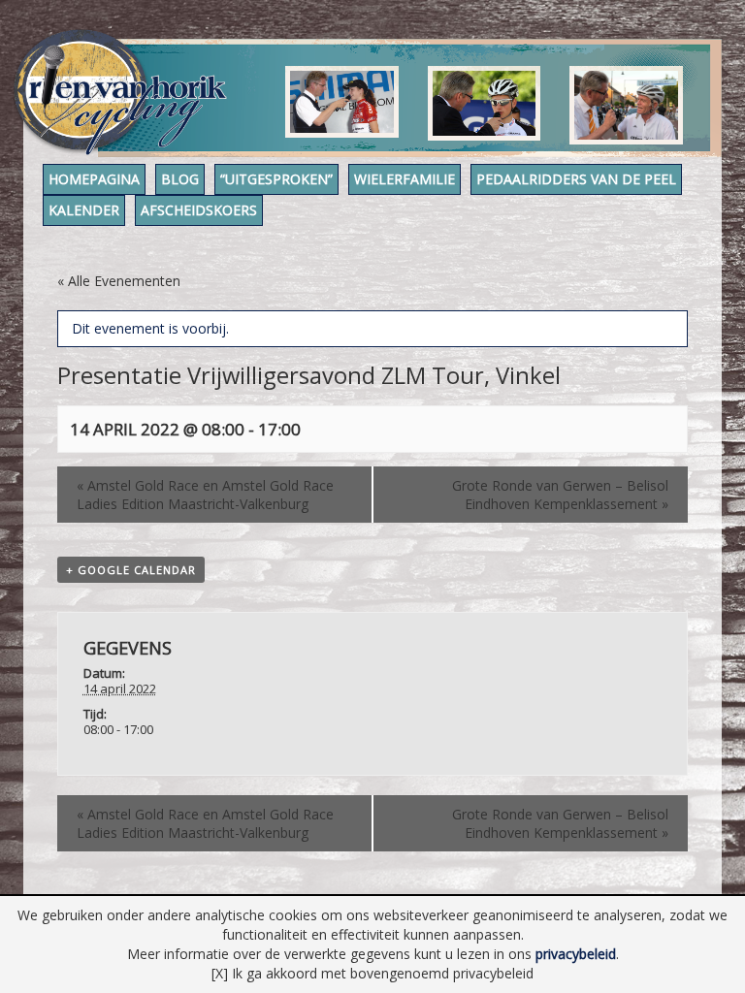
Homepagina (94, 179)
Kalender (84, 210)
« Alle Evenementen (118, 281)
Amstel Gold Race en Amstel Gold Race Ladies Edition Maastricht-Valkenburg (205, 494)
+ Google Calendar (131, 569)
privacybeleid (575, 954)
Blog (180, 179)
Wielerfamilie (404, 179)
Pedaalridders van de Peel (576, 179)
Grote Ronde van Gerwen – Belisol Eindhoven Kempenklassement (560, 494)
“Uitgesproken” (276, 179)
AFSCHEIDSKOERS (199, 210)
